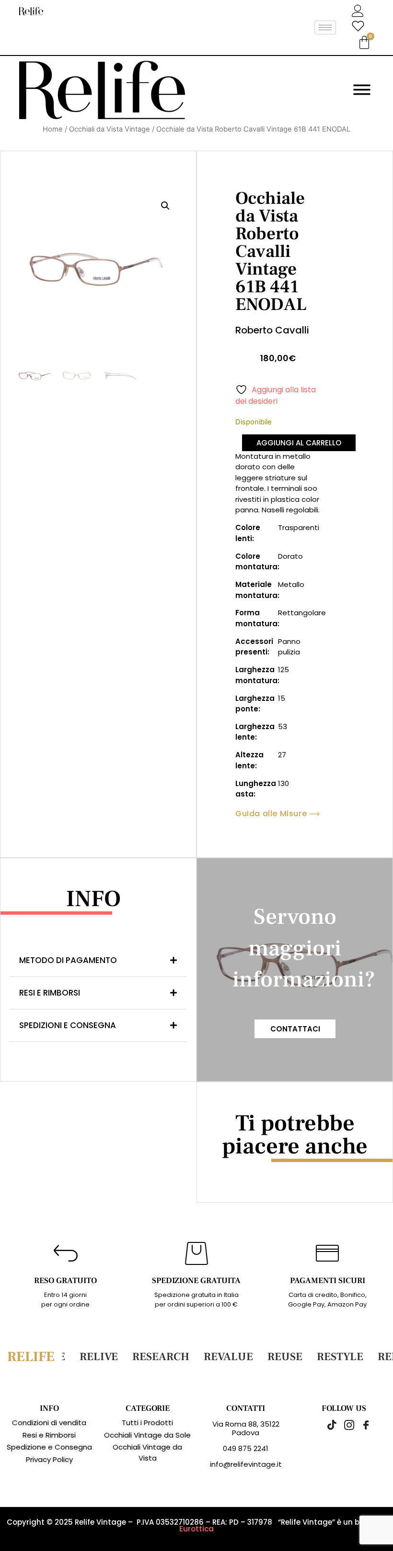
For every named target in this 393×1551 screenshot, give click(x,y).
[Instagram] (344, 1425)
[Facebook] (361, 1425)
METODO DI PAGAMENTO (68, 960)
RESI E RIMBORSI (49, 992)
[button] (165, 205)
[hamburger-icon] (325, 27)
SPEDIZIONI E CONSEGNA (67, 1025)
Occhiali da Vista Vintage (109, 129)
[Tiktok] (327, 1425)
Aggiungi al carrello (298, 443)
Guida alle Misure (271, 814)
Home (53, 129)
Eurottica (196, 1529)
